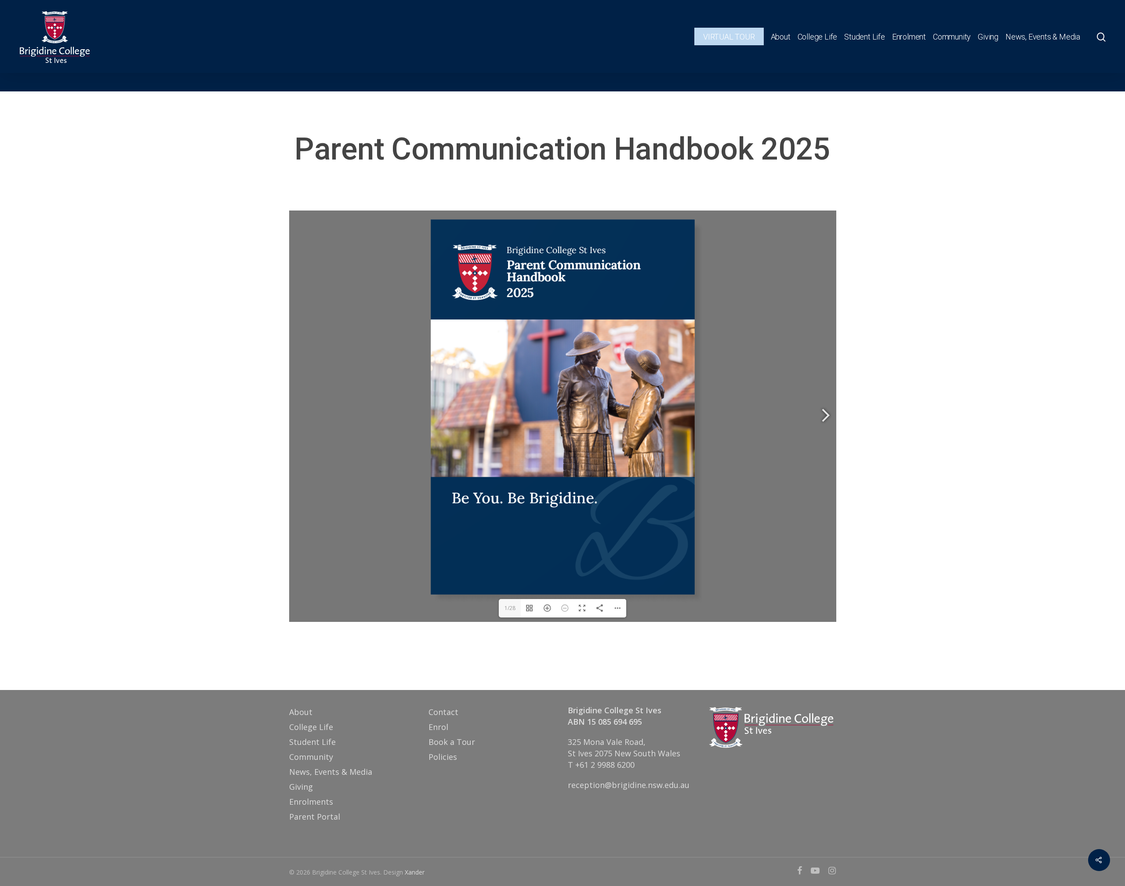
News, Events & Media (1042, 36)
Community (952, 36)
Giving (988, 36)
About (781, 36)
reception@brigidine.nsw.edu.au (629, 785)
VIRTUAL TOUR (729, 36)
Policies (442, 757)
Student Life (864, 36)
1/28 (509, 608)
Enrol (438, 727)
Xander (415, 872)
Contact (443, 712)
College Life (818, 36)
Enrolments (311, 801)
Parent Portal (314, 816)
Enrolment (909, 36)
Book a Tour (451, 742)
